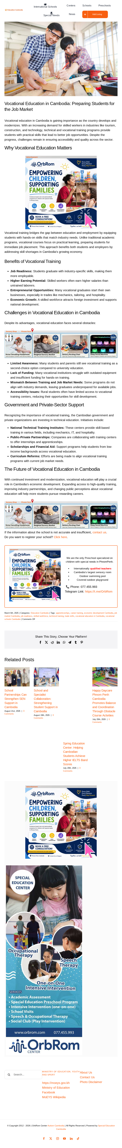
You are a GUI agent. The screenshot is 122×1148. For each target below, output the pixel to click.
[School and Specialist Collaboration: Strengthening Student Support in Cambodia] (46, 676)
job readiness (26, 616)
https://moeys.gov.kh (56, 1083)
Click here (60, 537)
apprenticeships (62, 613)
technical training (56, 616)
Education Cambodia (40, 613)
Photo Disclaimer (91, 1082)
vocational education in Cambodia (89, 616)
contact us (99, 532)
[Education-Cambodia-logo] (14, 10)
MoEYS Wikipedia (54, 1097)
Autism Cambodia (56, 1125)
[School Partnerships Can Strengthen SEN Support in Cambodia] (17, 676)
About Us (86, 1072)
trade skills (69, 616)
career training (77, 613)
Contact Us (87, 1077)
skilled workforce (40, 616)
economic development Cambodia (98, 613)
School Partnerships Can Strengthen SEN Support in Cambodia (15, 699)
